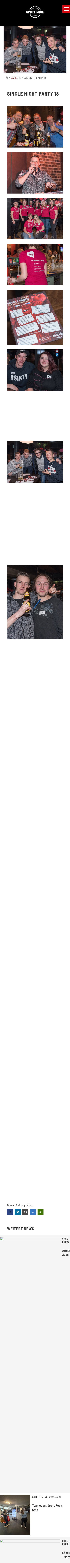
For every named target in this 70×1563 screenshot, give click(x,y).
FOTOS (65, 1241)
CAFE (14, 77)
